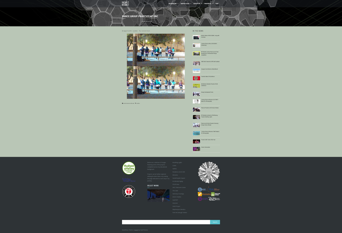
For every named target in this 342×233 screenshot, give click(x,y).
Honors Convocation (205, 147)
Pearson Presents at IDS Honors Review (209, 107)
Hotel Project (176, 206)
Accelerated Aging (178, 181)
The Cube (175, 190)
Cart (217, 3)
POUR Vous (176, 184)
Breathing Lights (177, 162)
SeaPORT (175, 200)
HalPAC (175, 169)
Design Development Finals (207, 92)
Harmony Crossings (178, 194)
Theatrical (207, 3)
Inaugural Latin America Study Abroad (209, 69)
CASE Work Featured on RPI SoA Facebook (210, 61)
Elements (175, 175)
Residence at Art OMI (179, 172)
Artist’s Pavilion (177, 197)
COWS (174, 165)
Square (136, 230)
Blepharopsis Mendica (179, 209)
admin (135, 31)
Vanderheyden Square (179, 178)
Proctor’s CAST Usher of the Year (208, 139)
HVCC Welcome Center (179, 187)
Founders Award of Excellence (208, 76)
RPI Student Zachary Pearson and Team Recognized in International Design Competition (209, 53)
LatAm (138, 103)
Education (196, 3)
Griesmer (175, 203)
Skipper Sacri (185, 3)
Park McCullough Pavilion (180, 212)
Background (173, 3)
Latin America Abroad (129, 103)
